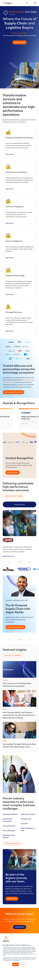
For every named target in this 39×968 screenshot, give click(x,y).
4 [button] (21, 639)
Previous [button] (9, 562)
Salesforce (6, 382)
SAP (12, 382)
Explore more (12, 472)
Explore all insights (13, 655)
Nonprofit (24, 823)
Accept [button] (15, 964)
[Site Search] (28, 3)
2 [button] (17, 639)
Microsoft (25, 380)
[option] (19, 47)
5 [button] (23, 639)
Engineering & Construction (7, 820)
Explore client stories (13, 496)
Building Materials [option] (19, 504)
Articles (5, 709)
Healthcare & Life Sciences (9, 836)
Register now (19, 42)
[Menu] (35, 3)
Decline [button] (23, 964)
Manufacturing (26, 819)
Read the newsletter (15, 626)
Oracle (31, 380)
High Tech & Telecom (28, 814)
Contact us (19, 927)
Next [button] (30, 562)
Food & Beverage (9, 830)
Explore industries (12, 843)
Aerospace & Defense (10, 814)
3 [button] (19, 639)
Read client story (12, 552)
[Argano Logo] (7, 3)
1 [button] (15, 639)
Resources (5, 680)
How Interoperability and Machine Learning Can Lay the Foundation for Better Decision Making (19, 715)
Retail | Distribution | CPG (28, 829)
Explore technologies (13, 392)
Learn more (12, 899)
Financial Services (9, 826)
